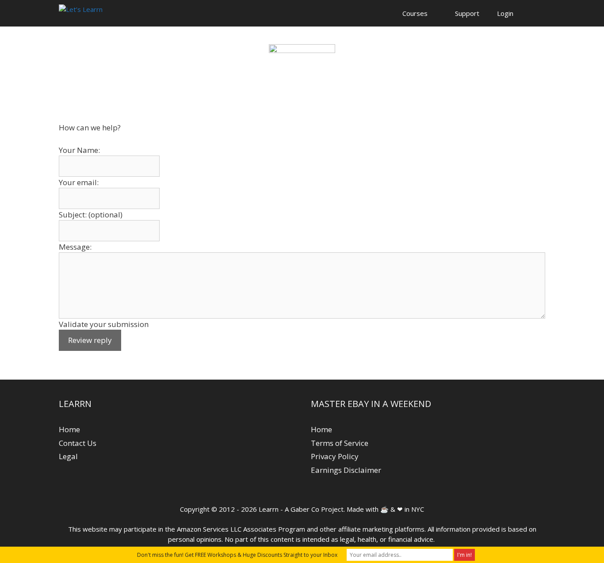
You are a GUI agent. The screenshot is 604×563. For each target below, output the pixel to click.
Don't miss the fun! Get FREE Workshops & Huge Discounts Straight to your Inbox (237, 555)
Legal (68, 456)
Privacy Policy (335, 456)
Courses (415, 13)
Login (505, 13)
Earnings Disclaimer (346, 470)
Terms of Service (339, 443)
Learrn (269, 509)
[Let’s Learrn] (80, 13)
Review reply (90, 340)
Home (69, 429)
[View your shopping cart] (533, 13)
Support (467, 13)
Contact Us (77, 443)
